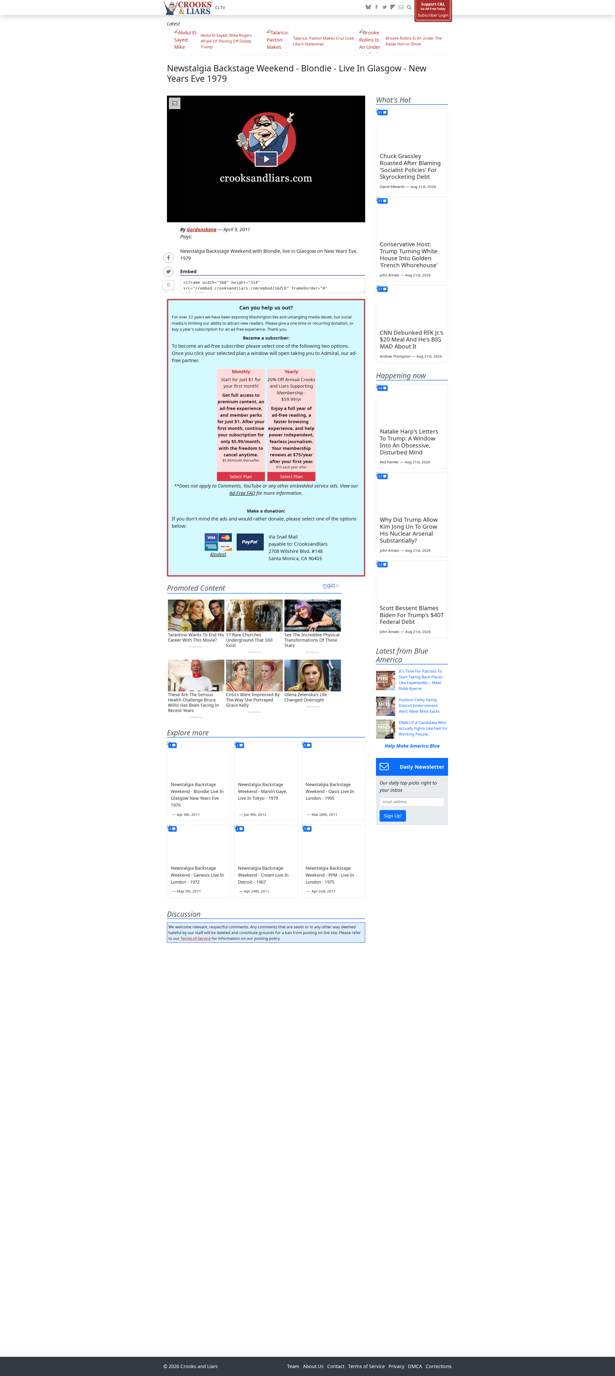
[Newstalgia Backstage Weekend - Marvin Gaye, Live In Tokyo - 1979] (265, 759)
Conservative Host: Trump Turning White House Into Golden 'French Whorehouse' (409, 254)
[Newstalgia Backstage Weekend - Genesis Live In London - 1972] (198, 843)
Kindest (218, 554)
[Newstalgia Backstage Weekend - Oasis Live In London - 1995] (333, 759)
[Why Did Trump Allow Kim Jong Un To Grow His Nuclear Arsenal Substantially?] (412, 492)
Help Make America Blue (412, 746)
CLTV (220, 7)
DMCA (415, 1366)
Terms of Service (196, 938)
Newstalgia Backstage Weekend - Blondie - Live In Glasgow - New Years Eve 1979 (296, 73)
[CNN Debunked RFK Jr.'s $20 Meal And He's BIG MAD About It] (412, 305)
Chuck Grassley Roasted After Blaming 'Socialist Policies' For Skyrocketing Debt (410, 166)
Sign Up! (393, 815)
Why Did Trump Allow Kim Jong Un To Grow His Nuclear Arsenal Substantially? (409, 529)
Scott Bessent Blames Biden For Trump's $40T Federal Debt (412, 615)
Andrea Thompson (395, 356)
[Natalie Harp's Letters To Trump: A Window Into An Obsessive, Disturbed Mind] (412, 404)
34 (380, 388)
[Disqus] (266, 1136)
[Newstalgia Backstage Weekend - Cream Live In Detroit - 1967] (265, 843)
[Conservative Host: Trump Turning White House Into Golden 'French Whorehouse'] (412, 217)
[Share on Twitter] (168, 272)
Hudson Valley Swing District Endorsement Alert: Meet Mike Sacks (419, 705)
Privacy (396, 1366)
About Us (313, 1366)
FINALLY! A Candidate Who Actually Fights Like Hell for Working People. (423, 728)
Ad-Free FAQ (242, 493)
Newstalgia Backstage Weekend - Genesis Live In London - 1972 (197, 875)
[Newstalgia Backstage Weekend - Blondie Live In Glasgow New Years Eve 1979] (198, 759)
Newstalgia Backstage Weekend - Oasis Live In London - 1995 (330, 791)
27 (380, 476)
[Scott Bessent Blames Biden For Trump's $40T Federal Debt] (412, 581)
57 (380, 200)
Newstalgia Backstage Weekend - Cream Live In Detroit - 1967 (263, 875)
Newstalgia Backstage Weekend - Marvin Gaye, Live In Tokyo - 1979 (262, 791)
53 (380, 564)
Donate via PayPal (250, 542)
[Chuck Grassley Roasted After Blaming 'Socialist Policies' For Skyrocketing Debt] (412, 129)
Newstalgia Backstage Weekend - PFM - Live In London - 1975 (330, 875)
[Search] (409, 7)
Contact (335, 1366)
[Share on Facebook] (168, 258)
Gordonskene (201, 229)
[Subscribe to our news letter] (401, 7)
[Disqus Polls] (266, 1009)
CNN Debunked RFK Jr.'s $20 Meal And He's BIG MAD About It (411, 339)
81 (380, 112)
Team (293, 1366)
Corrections (439, 1366)
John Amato (389, 275)
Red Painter (389, 461)
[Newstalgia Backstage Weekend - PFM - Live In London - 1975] (333, 843)
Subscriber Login (433, 15)
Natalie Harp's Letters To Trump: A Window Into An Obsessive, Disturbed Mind (409, 441)
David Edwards (392, 186)
